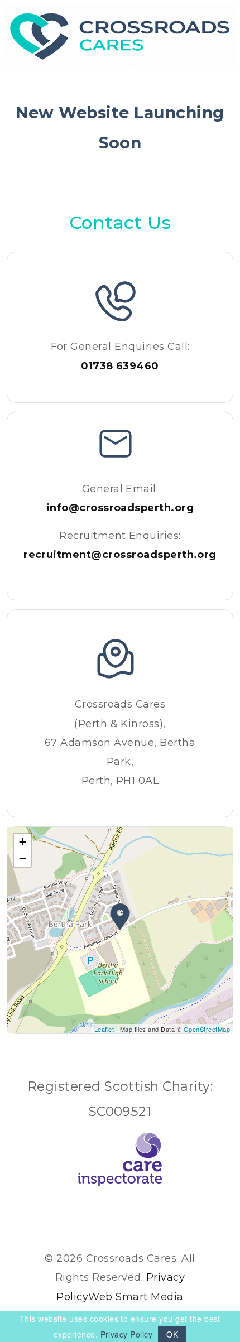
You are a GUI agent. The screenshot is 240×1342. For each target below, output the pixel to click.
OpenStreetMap (207, 1028)
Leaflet (104, 1028)
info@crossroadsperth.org (120, 508)
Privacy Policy (126, 1334)
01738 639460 (120, 366)
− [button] (22, 858)
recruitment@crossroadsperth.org (120, 555)
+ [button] (22, 842)
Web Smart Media (135, 1297)
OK (172, 1334)
